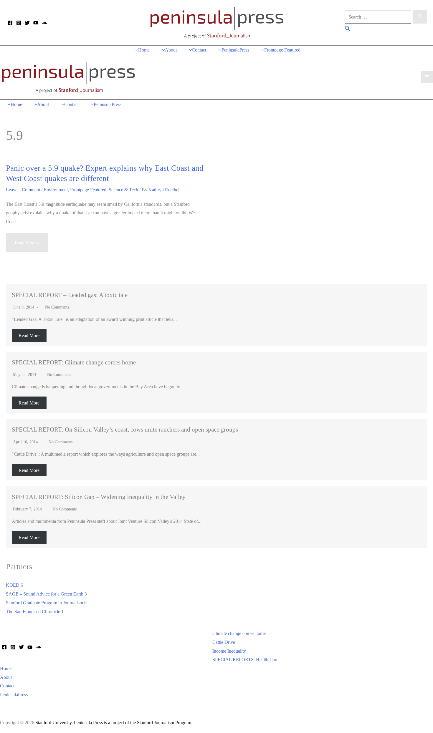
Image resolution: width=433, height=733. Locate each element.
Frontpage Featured (88, 189)
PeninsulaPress (14, 694)
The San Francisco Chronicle (33, 611)
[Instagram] (18, 22)
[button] (348, 29)
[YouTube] (35, 22)
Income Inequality (229, 651)
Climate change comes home (239, 633)
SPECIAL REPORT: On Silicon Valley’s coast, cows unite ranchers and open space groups (125, 429)
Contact (7, 685)
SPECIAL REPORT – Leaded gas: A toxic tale (70, 294)
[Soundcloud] (44, 22)
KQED (12, 585)
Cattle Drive (223, 642)
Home (5, 668)
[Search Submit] (419, 17)
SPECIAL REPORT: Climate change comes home (74, 362)
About (6, 677)
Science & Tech (123, 189)
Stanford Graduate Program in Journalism (44, 602)
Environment (56, 189)
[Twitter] (27, 22)
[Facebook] (10, 22)
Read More (29, 335)
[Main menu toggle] (427, 77)
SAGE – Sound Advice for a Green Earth (44, 593)
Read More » (26, 246)
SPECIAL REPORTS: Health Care (245, 659)
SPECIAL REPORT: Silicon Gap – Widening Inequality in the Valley (99, 496)
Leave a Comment (23, 189)
